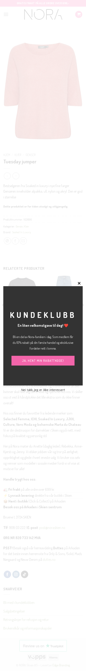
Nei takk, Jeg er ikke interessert (43, 390)
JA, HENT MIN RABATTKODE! (43, 360)
